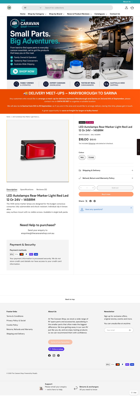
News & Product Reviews (78, 14)
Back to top (70, 299)
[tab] (12, 189)
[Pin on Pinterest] (95, 201)
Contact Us (115, 14)
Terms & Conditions (15, 316)
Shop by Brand (55, 14)
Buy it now (106, 194)
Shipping (92, 143)
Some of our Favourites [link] (60, 342)
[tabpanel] (38, 206)
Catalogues (99, 14)
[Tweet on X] (86, 201)
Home (22, 14)
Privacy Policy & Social (16, 320)
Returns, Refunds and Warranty (20, 329)
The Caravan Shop (18, 373)
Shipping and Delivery (16, 334)
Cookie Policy (12, 325)
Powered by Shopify (30, 373)
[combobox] (67, 7)
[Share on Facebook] (90, 201)
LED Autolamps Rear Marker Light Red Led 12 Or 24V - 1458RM (26, 117)
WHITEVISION (84, 135)
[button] (132, 7)
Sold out (115, 188)
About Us (127, 2)
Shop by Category (36, 14)
